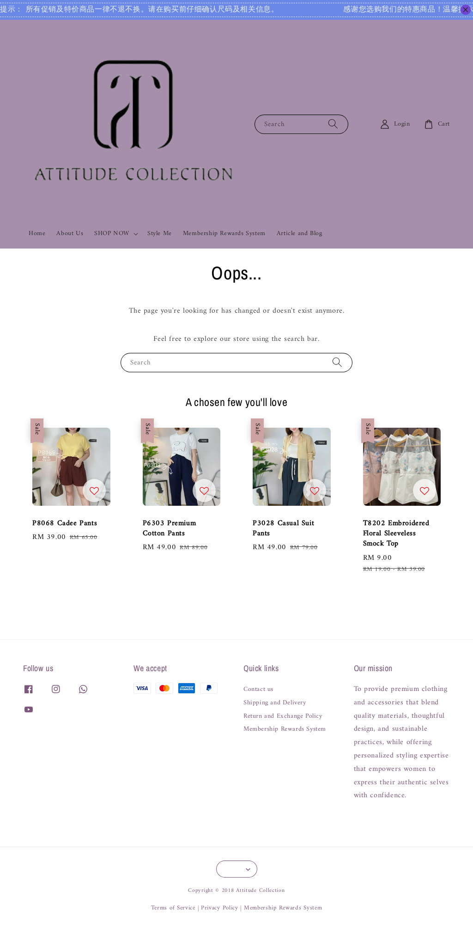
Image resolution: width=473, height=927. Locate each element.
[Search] (333, 124)
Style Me (159, 233)
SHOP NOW (111, 234)
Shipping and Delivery (274, 703)
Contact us (258, 690)
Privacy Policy (219, 908)
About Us (69, 233)
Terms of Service (173, 908)
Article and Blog (299, 233)
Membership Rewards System (224, 233)
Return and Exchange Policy (282, 716)
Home (37, 233)
